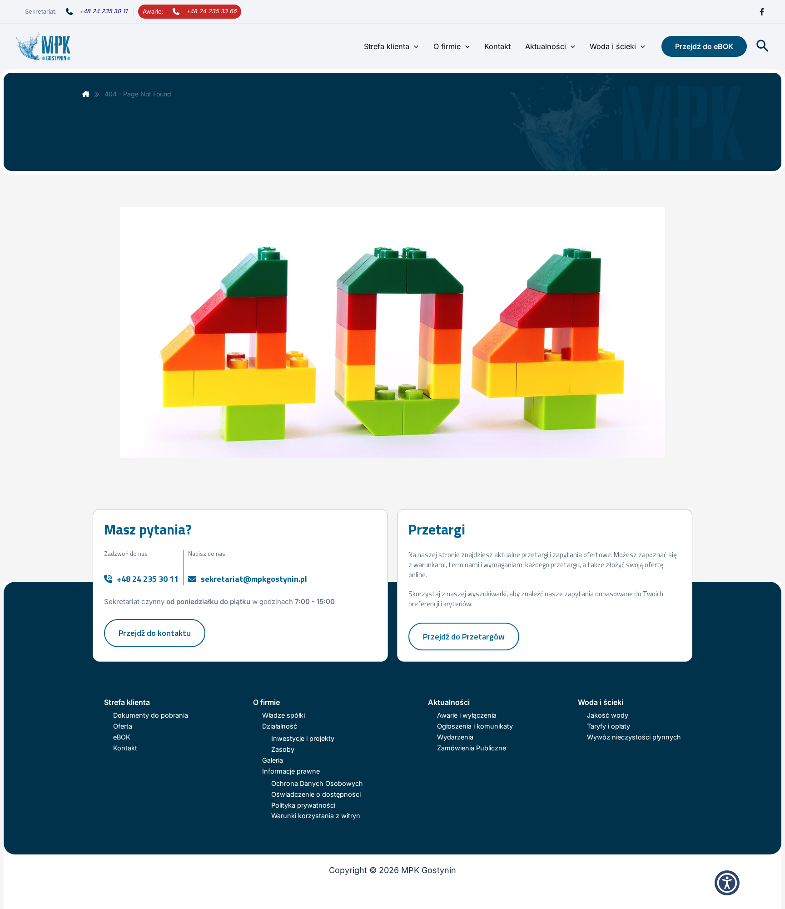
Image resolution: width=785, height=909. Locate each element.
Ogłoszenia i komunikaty (475, 726)
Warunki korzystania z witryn (315, 815)
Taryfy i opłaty (608, 726)
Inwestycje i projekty (302, 738)
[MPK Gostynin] (85, 94)
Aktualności (545, 46)
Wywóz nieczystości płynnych (634, 737)
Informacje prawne (291, 771)
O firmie (447, 46)
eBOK (121, 737)
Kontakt (497, 46)
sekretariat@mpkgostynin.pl (254, 579)
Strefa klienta (386, 46)
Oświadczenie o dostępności (316, 794)
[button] (413, 46)
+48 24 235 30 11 (103, 11)
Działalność (279, 726)
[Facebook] (762, 12)
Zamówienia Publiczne (471, 748)
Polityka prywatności (303, 805)
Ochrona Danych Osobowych (317, 783)
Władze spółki (283, 715)
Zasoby (282, 749)
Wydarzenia (455, 737)
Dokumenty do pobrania (150, 715)
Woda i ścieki (613, 46)
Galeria (272, 760)
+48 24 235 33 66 (211, 11)
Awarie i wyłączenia (467, 715)
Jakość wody (607, 715)
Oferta (122, 726)
